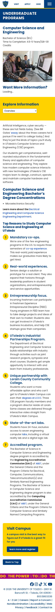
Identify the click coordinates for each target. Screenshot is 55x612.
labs (24, 434)
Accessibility (37, 603)
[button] (49, 4)
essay (14, 132)
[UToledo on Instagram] (36, 584)
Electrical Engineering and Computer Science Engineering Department (23, 213)
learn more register (22, 549)
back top (12, 562)
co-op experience (36, 248)
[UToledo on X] (45, 584)
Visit (16, 4)
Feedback (31, 607)
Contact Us (45, 607)
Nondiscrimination (17, 603)
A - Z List (12, 600)
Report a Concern (40, 600)
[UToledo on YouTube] (50, 584)
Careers (23, 600)
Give (38, 4)
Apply (27, 4)
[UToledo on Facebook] (32, 584)
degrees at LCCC (31, 398)
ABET (38, 463)
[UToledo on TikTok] (40, 584)
